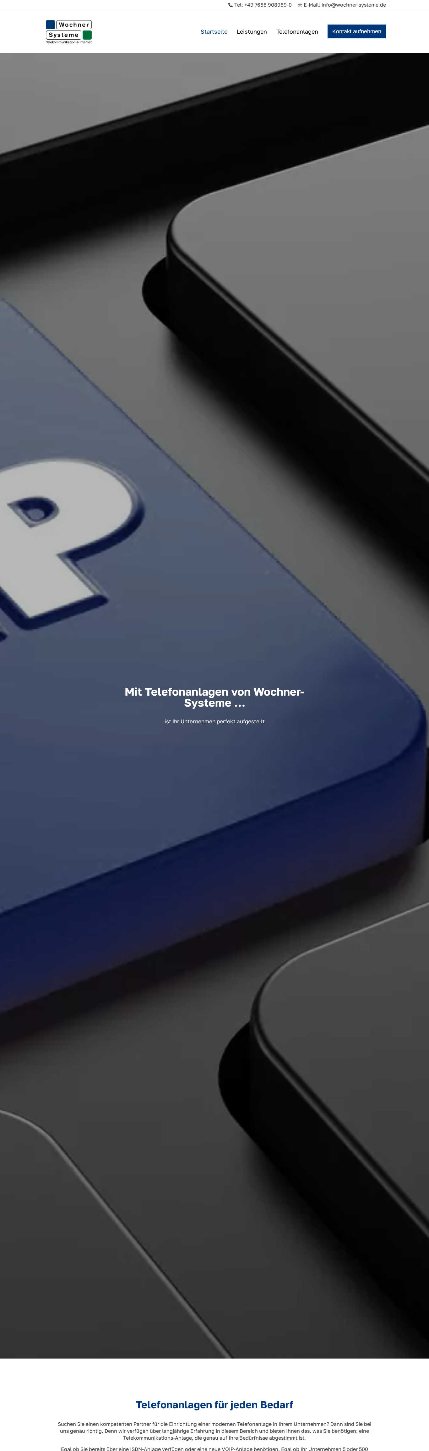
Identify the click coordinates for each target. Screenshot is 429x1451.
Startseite (214, 31)
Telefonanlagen (297, 31)
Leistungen (252, 31)
